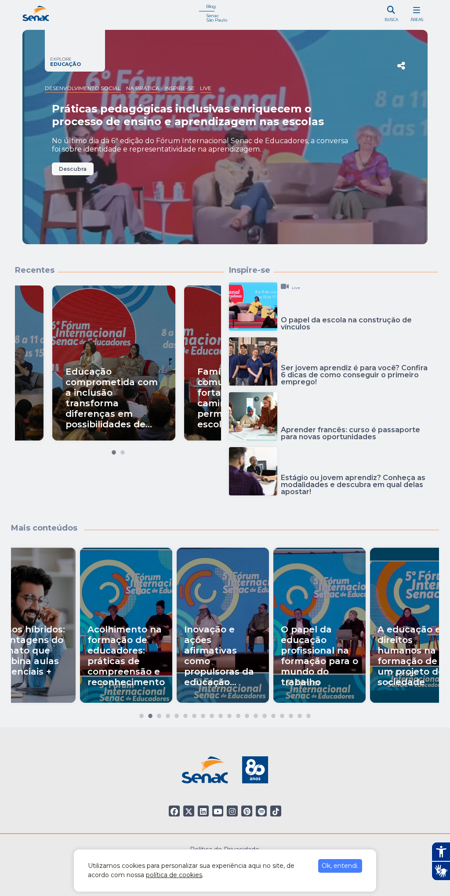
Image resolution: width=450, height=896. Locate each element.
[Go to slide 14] (255, 713)
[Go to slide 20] (308, 713)
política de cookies (174, 875)
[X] (188, 811)
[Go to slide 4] (167, 713)
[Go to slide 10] (220, 713)
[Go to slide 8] (203, 713)
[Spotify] (261, 811)
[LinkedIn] (203, 811)
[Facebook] (174, 811)
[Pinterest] (246, 811)
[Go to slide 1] (113, 450)
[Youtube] (217, 811)
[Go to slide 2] (122, 450)
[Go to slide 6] (185, 713)
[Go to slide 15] (264, 713)
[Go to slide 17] (282, 713)
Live (205, 88)
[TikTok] (275, 811)
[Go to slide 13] (247, 713)
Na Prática (143, 88)
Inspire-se (180, 88)
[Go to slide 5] (176, 713)
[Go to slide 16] (273, 713)
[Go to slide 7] (194, 713)
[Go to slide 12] (238, 713)
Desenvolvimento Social (83, 88)
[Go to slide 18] (291, 713)
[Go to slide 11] (229, 713)
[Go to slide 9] (211, 713)
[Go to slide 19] (299, 713)
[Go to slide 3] (159, 713)
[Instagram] (232, 811)
